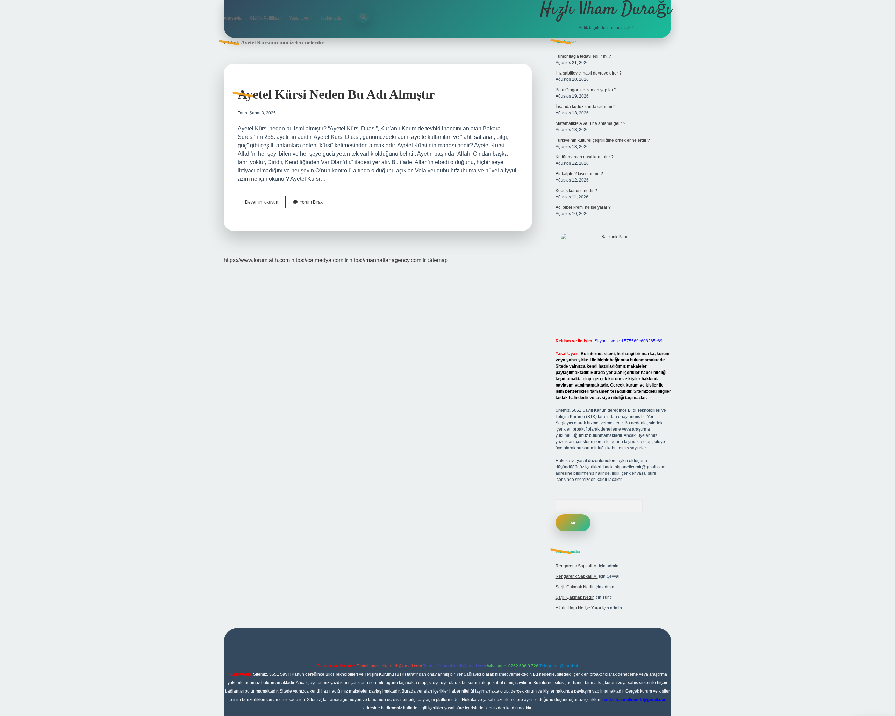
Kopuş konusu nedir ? (576, 190)
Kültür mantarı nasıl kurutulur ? (585, 157)
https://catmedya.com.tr (319, 260)
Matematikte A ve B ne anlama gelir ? (590, 123)
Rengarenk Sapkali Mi (577, 565)
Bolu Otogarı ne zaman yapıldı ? (586, 89)
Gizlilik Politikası (265, 18)
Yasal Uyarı (300, 18)
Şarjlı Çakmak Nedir (575, 586)
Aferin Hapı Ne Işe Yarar (578, 607)
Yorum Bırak (311, 202)
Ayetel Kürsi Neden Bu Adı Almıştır (336, 94)
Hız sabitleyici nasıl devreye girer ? (589, 73)
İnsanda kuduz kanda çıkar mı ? (586, 106)
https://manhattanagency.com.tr (387, 260)
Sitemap (437, 260)
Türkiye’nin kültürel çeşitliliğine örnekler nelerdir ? (603, 140)
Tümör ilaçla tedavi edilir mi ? (583, 56)
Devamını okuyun (265, 203)
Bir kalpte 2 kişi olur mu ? (579, 173)
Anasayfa (233, 18)
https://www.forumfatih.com (257, 260)
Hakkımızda (330, 18)
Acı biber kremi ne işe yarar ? (583, 207)
